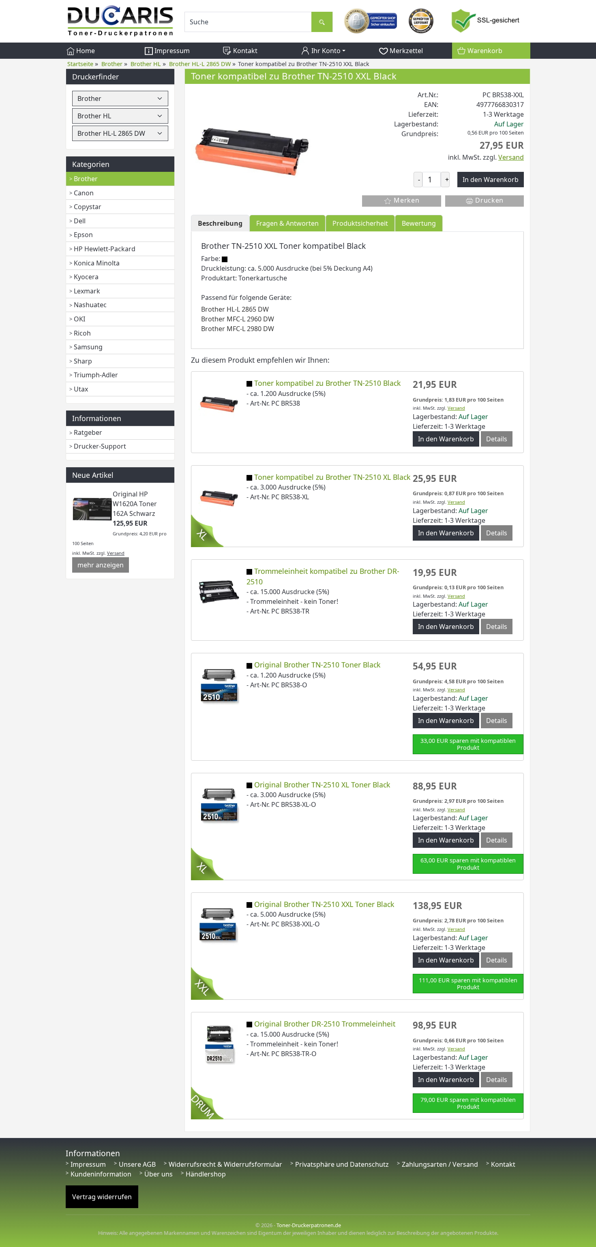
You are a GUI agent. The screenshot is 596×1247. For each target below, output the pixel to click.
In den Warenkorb (446, 438)
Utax (81, 389)
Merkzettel (405, 50)
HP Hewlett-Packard (104, 248)
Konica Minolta (97, 263)
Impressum (171, 50)
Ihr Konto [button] (325, 50)
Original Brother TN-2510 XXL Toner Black (324, 904)
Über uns (158, 1174)
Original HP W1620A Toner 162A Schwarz (135, 504)
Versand (115, 553)
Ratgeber (88, 432)
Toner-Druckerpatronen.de (309, 1225)
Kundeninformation (101, 1174)
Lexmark (87, 291)
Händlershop (206, 1174)
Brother (86, 178)
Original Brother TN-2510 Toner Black (317, 664)
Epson (83, 234)
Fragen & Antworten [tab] (287, 223)
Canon (84, 192)
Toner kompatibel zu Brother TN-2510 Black (327, 383)
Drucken (489, 200)
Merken (405, 200)
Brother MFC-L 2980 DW (237, 328)
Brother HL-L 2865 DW (235, 309)
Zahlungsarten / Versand (440, 1164)
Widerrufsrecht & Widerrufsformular (225, 1164)
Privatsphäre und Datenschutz (342, 1164)
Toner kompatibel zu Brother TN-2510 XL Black (332, 477)
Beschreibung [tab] (220, 223)
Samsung (88, 346)
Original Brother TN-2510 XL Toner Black (322, 784)
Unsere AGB (137, 1164)
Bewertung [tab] (419, 223)
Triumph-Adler (96, 374)
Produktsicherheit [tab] (360, 223)
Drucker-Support (100, 446)
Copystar (87, 206)
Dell (80, 220)
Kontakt (244, 50)
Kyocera (86, 276)
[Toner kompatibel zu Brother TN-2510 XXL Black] (252, 149)
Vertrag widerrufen (102, 1196)
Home (85, 50)
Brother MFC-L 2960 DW (237, 318)
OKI (79, 318)
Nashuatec (90, 304)
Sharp (83, 361)
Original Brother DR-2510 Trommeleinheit (324, 1024)
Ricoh (82, 333)
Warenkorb (484, 50)
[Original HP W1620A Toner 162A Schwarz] (92, 508)
